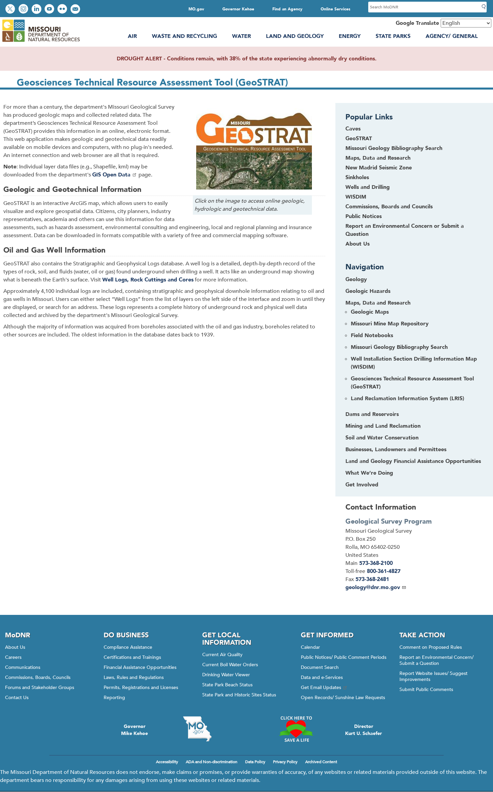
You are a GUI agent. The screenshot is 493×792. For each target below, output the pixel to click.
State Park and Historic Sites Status (239, 695)
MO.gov (196, 9)
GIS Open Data (111, 174)
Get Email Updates (321, 687)
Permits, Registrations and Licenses (141, 687)
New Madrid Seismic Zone (378, 167)
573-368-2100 (376, 563)
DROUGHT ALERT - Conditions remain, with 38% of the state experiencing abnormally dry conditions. (247, 58)
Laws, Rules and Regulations (134, 677)
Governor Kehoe (238, 9)
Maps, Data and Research (377, 158)
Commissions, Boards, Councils (37, 677)
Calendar (310, 647)
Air (132, 36)
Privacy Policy (285, 762)
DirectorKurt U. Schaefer (363, 730)
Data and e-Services (322, 677)
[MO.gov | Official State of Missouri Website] (197, 729)
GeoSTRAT (358, 138)
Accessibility (167, 762)
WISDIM (355, 197)
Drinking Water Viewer (226, 675)
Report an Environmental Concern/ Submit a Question (436, 660)
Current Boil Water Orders (230, 665)
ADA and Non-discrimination (211, 762)
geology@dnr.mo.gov (372, 587)
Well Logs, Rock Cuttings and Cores (148, 279)
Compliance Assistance (128, 647)
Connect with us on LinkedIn (37, 9)
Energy (350, 36)
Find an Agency (287, 9)
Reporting (114, 697)
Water (241, 36)
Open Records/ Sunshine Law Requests (343, 697)
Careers (13, 657)
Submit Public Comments (426, 689)
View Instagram (24, 9)
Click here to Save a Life (295, 729)
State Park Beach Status (227, 685)
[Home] (40, 42)
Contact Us (17, 697)
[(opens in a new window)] (252, 151)
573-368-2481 (372, 579)
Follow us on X (11, 9)
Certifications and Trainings (132, 657)
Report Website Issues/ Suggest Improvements (433, 676)
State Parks (393, 36)
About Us (357, 244)
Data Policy (255, 762)
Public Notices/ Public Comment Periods (343, 657)
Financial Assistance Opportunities (140, 667)
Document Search (320, 667)
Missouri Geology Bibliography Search (393, 148)
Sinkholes (357, 177)
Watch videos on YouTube (50, 9)
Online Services (335, 9)
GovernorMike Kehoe (134, 730)
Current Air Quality (222, 654)
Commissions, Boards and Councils (389, 206)
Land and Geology (295, 36)
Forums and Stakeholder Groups (39, 687)
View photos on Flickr (63, 9)
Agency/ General (452, 36)
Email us (75, 9)
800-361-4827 (383, 571)
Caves (353, 129)
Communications (22, 667)
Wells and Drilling (367, 187)
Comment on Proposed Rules (430, 647)
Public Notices (363, 216)
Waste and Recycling (184, 36)
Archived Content (321, 762)
